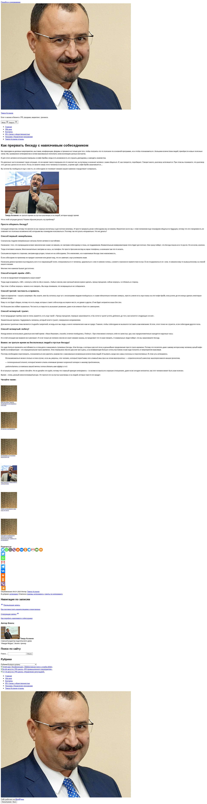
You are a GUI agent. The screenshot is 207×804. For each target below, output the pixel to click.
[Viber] (14, 550)
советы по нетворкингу (53, 594)
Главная (8, 127)
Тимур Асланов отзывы (14, 139)
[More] (41, 550)
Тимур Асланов (7, 113)
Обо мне (8, 129)
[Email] (37, 550)
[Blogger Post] (10, 550)
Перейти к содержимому (10, 2)
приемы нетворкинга (35, 594)
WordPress (19, 799)
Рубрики (4, 664)
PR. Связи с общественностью (17, 134)
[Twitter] (3, 550)
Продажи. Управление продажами (19, 136)
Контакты (9, 132)
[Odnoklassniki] (25, 550)
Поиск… (4, 653)
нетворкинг (13, 594)
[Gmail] (33, 550)
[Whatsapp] (6, 550)
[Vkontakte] (22, 550)
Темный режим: (7, 802)
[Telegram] (29, 550)
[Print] (18, 550)
